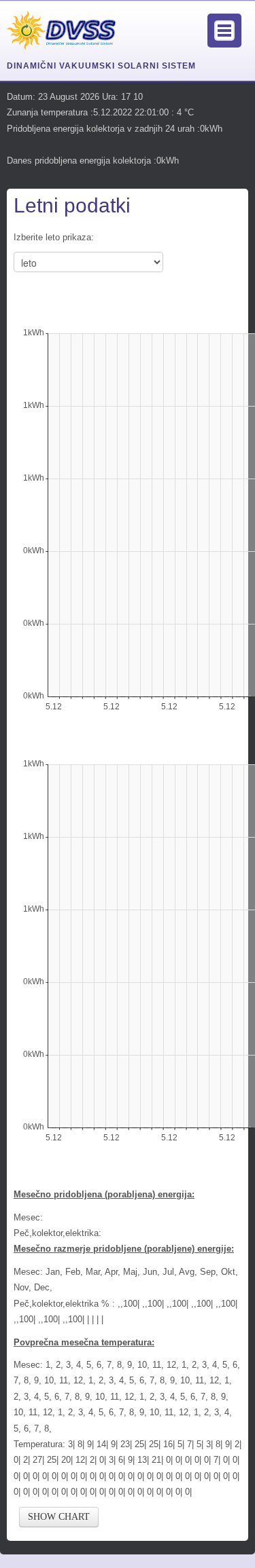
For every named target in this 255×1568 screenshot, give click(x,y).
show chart (59, 1517)
